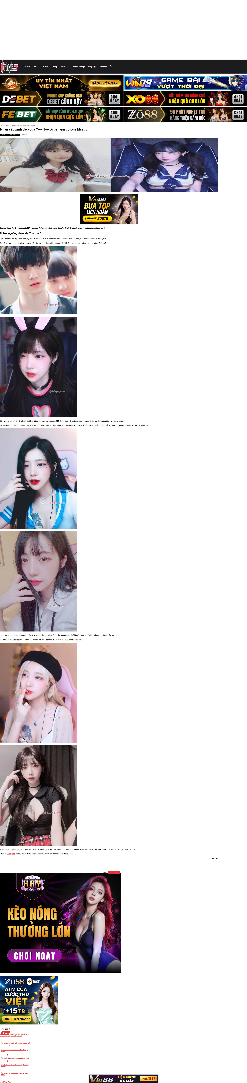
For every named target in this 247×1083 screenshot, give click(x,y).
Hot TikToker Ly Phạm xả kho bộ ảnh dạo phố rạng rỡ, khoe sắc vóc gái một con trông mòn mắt (14, 1035)
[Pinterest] (113, 863)
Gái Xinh (8, 125)
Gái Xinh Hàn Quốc (14, 134)
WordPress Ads (5, 1082)
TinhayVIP (11, 854)
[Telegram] (120, 863)
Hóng (4, 1056)
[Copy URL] (126, 863)
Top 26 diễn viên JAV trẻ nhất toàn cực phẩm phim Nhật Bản (14, 1065)
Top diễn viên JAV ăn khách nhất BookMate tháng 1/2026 (14, 1074)
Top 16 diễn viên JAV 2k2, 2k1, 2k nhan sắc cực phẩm (15, 1058)
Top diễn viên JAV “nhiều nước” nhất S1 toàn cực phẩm (15, 1043)
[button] (111, 66)
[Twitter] (106, 863)
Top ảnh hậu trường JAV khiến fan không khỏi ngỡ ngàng (14, 1050)
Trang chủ (2, 125)
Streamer (116, 872)
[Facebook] (99, 863)
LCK (110, 872)
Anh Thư (215, 858)
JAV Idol (5, 1047)
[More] (133, 863)
